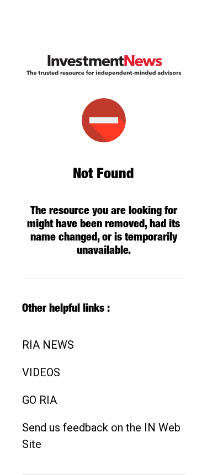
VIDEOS (41, 372)
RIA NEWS (48, 344)
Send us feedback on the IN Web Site (101, 436)
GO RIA (39, 400)
